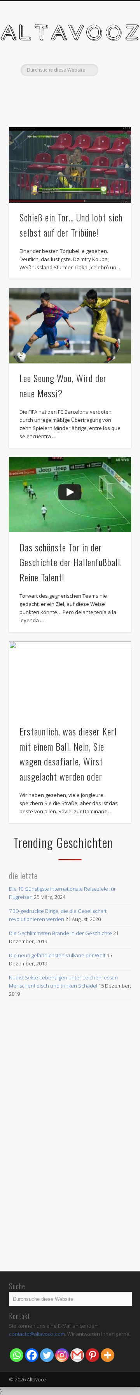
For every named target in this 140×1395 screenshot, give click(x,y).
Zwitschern (77, 89)
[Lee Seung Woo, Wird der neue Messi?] (70, 325)
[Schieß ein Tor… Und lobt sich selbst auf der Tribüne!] (70, 165)
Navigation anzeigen (113, 69)
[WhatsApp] (16, 1355)
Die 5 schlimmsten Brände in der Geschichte (60, 933)
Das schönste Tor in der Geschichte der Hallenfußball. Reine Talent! (70, 562)
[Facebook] (31, 1355)
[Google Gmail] (77, 1355)
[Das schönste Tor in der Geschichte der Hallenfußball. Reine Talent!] (70, 494)
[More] (107, 1355)
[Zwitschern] (47, 1355)
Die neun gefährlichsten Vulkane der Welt (57, 955)
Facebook (61, 89)
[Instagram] (62, 1355)
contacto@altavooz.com (37, 1333)
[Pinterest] (92, 1355)
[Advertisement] (70, 1192)
